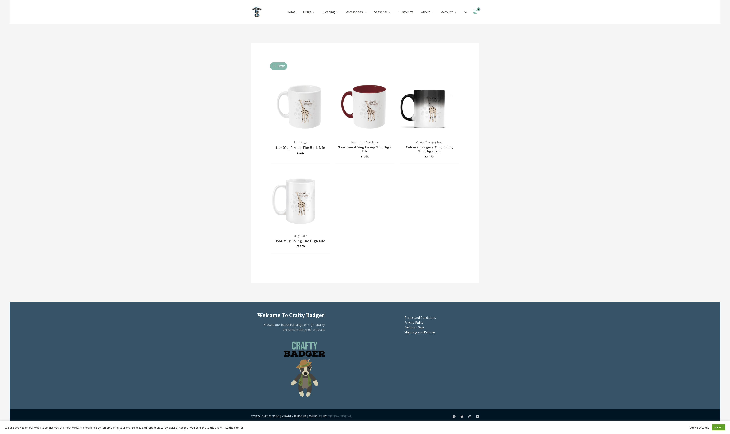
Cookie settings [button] (699, 427)
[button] (313, 12)
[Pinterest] (477, 416)
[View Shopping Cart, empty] (475, 12)
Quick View (300, 134)
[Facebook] (454, 416)
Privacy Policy (413, 322)
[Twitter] (461, 416)
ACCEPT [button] (718, 427)
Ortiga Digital (340, 416)
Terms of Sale (414, 327)
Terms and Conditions (420, 318)
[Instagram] (469, 416)
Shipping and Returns (419, 332)
